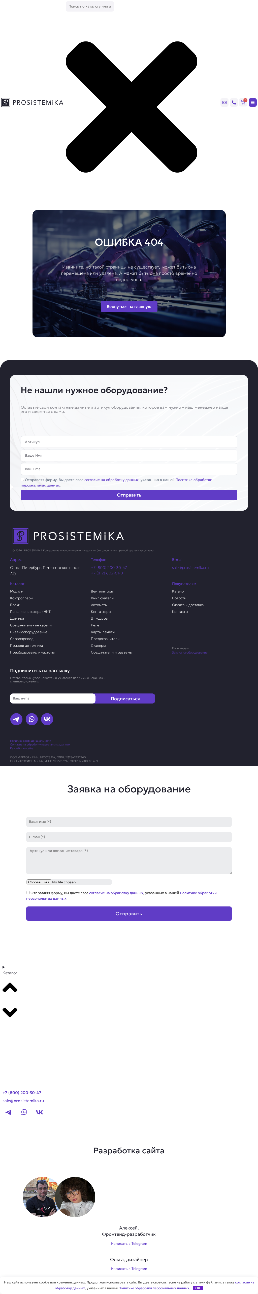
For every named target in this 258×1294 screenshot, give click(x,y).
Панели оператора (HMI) (30, 611)
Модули (16, 591)
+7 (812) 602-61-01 (107, 573)
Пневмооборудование (28, 632)
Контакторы (101, 611)
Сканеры (98, 645)
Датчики (17, 618)
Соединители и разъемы (112, 652)
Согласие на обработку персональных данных (40, 744)
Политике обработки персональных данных (153, 1288)
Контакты (180, 611)
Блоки (15, 605)
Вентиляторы (102, 591)
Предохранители (105, 638)
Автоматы (99, 605)
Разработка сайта (22, 748)
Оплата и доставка (188, 605)
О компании (17, 1039)
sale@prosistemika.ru (190, 567)
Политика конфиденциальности (30, 740)
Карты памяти (103, 632)
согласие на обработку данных (111, 479)
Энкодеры (99, 618)
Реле (95, 625)
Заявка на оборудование (190, 652)
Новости (179, 598)
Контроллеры (21, 598)
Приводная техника (26, 645)
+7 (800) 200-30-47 (109, 567)
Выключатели (102, 598)
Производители (22, 1029)
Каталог (178, 591)
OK (197, 1288)
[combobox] (90, 6)
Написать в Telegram (129, 1243)
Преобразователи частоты (32, 652)
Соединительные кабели (31, 625)
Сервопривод (22, 638)
